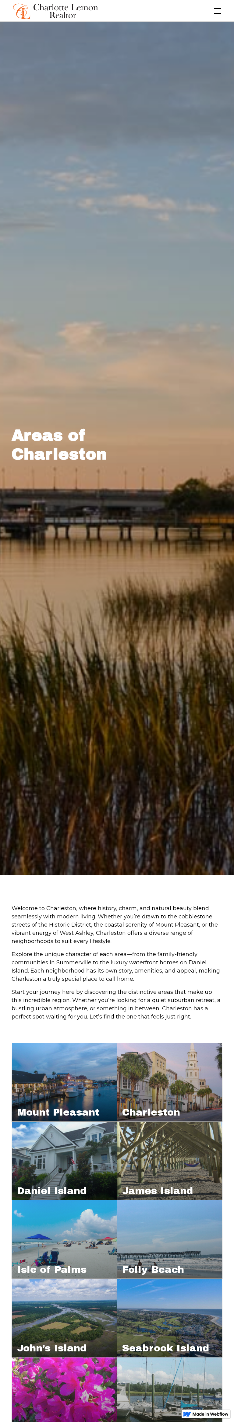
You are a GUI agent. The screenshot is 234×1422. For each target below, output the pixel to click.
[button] (216, 11)
